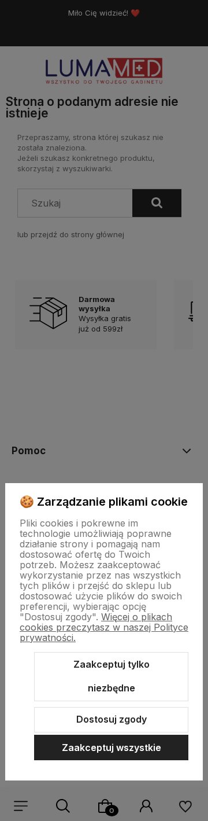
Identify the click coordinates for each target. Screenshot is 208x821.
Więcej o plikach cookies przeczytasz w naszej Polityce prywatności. (104, 627)
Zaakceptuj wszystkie (111, 747)
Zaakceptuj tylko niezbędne (111, 676)
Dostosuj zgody (111, 719)
